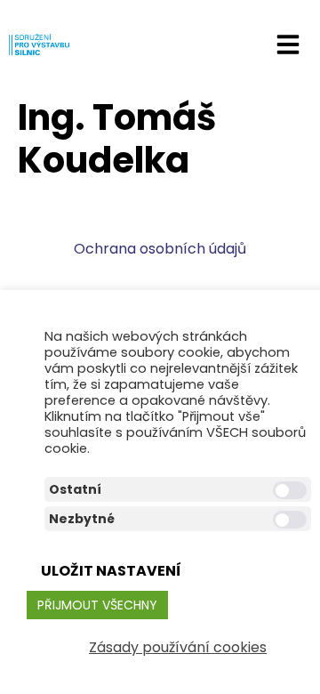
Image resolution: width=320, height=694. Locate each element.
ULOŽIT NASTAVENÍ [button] (111, 571)
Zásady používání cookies (178, 647)
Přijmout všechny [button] (97, 605)
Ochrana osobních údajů (160, 248)
